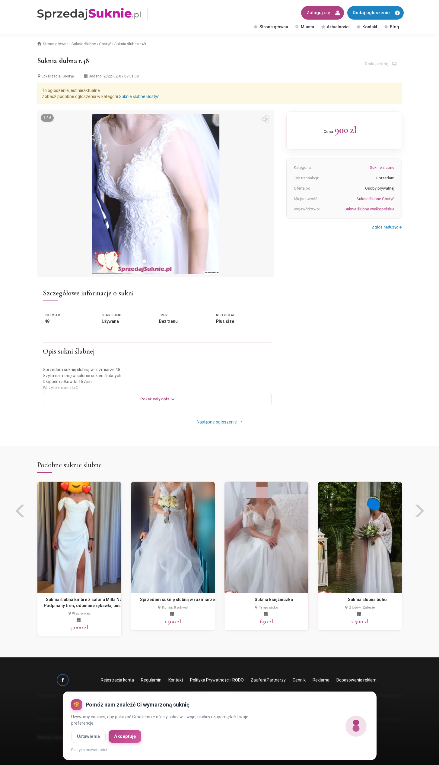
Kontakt (369, 26)
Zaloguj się (318, 12)
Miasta (307, 26)
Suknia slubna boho (367, 599)
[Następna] (262, 194)
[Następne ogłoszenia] (418, 513)
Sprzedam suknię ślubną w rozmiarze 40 (180, 599)
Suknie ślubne (84, 44)
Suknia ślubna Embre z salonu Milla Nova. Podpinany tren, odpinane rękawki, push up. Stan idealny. (87, 605)
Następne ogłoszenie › (219, 422)
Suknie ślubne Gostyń (139, 96)
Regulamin (151, 680)
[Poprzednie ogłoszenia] (20, 513)
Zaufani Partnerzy (268, 680)
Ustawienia (88, 736)
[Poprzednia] (50, 194)
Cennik (299, 680)
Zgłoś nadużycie (387, 227)
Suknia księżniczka (274, 599)
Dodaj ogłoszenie (371, 12)
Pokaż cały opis (154, 399)
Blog (394, 26)
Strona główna (273, 26)
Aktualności (338, 26)
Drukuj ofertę (378, 63)
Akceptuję (125, 736)
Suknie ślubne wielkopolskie (369, 209)
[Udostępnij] (265, 119)
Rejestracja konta (117, 680)
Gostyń (105, 44)
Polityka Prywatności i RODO (217, 680)
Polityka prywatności (89, 750)
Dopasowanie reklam (356, 680)
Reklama (321, 680)
